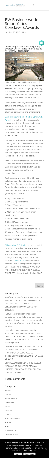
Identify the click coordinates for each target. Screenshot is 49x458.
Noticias (8, 410)
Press (7, 426)
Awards (8, 390)
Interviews (9, 402)
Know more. (29, 454)
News (24, 32)
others (8, 414)
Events (8, 394)
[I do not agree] (45, 448)
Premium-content (12, 418)
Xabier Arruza (20, 260)
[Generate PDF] (41, 43)
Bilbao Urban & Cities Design (17, 245)
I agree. (18, 454)
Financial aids (11, 398)
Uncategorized (11, 434)
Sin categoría (10, 430)
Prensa (8, 422)
